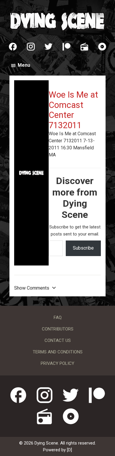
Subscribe (83, 248)
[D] (69, 449)
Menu (24, 65)
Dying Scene (57, 20)
